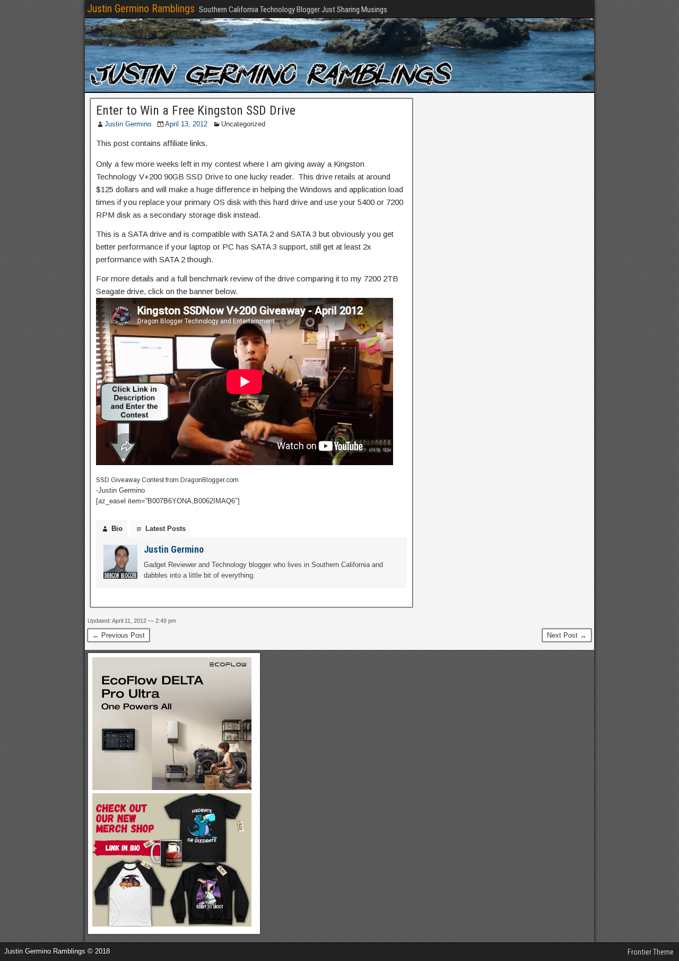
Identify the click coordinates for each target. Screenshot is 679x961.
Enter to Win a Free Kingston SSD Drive (195, 110)
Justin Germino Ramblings (141, 8)
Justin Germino (128, 124)
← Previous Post (118, 635)
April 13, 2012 (186, 124)
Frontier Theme (651, 952)
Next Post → (567, 635)
